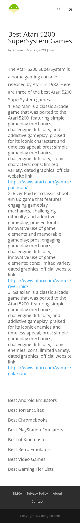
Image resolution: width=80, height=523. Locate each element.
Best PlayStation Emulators (35, 430)
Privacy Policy (37, 493)
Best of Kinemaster (27, 440)
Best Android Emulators (32, 400)
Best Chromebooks (28, 420)
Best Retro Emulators (30, 449)
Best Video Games (27, 459)
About (57, 493)
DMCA (17, 493)
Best (52, 50)
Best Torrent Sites (26, 410)
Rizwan (17, 50)
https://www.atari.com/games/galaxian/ (39, 370)
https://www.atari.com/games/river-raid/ (39, 283)
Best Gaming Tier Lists (31, 469)
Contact (38, 501)
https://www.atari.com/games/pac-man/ (39, 185)
